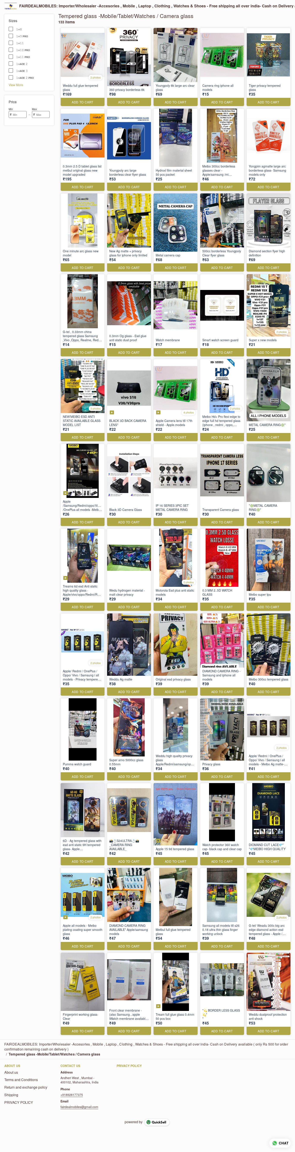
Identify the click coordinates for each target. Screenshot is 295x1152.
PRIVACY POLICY (18, 1102)
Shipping (11, 1094)
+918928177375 (71, 1094)
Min (11, 109)
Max (34, 109)
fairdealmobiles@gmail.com (79, 1107)
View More (16, 85)
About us (11, 1072)
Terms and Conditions (21, 1079)
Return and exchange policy (25, 1087)
